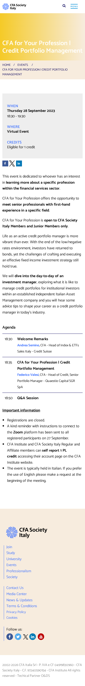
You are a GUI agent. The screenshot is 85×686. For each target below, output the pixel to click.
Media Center (16, 594)
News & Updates (19, 600)
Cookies (11, 617)
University (13, 559)
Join (9, 547)
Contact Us (15, 588)
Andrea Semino (28, 345)
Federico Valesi (28, 375)
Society (11, 576)
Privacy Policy (16, 612)
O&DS (45, 676)
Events (22, 65)
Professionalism (18, 571)
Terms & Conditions (21, 606)
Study (10, 553)
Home (6, 65)
